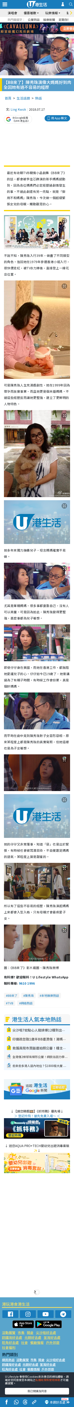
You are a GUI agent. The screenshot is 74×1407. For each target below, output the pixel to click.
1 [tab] (28, 24)
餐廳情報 (37, 1342)
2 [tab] (32, 24)
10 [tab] (40, 28)
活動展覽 (8, 1332)
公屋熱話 (34, 20)
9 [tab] (36, 28)
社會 (24, 1342)
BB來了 (12, 995)
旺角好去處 (10, 1342)
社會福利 (8, 1347)
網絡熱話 (27, 1003)
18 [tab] (48, 33)
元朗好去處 (32, 1337)
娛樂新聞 (49, 20)
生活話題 (23, 98)
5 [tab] (44, 24)
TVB (10, 1003)
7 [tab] (28, 28)
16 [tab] (40, 33)
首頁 (8, 98)
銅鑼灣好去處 (12, 1337)
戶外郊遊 (52, 1342)
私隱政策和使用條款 (47, 1380)
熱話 (38, 98)
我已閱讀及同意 (37, 1391)
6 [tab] (48, 24)
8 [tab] (32, 28)
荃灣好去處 (52, 1337)
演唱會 (12, 13)
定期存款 (64, 20)
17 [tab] (44, 33)
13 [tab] (28, 33)
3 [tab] (36, 24)
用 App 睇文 (59, 118)
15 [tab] (36, 33)
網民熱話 (8, 1359)
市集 (21, 1332)
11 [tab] (44, 28)
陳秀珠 (29, 995)
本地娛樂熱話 (50, 995)
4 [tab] (40, 24)
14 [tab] (32, 33)
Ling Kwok (18, 109)
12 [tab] (48, 28)
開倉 (30, 1332)
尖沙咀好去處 (46, 1332)
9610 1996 (27, 983)
